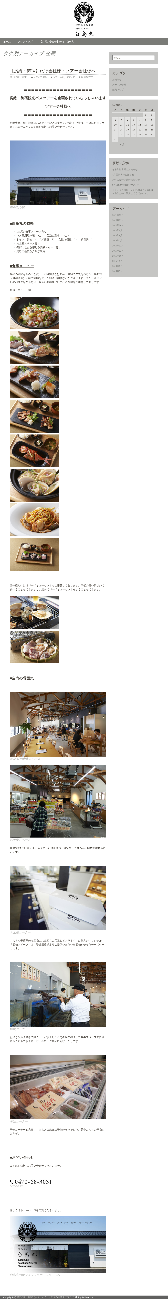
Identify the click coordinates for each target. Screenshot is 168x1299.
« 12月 (121, 144)
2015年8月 (117, 266)
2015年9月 (117, 260)
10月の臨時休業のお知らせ (126, 179)
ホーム (7, 41)
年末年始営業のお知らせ (124, 169)
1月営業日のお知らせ (123, 174)
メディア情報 (40, 77)
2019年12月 (118, 220)
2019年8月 (117, 230)
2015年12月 (118, 245)
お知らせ (116, 79)
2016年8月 (117, 235)
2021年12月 (118, 215)
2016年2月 (117, 240)
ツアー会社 (58, 77)
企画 (80, 77)
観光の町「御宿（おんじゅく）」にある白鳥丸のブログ (45, 1297)
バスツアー (71, 77)
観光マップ (118, 89)
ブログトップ (25, 41)
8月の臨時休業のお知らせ (125, 184)
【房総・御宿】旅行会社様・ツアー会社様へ (53, 70)
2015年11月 (118, 250)
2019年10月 (118, 225)
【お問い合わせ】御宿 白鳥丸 (57, 41)
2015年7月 (117, 271)
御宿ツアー (89, 77)
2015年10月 (118, 255)
